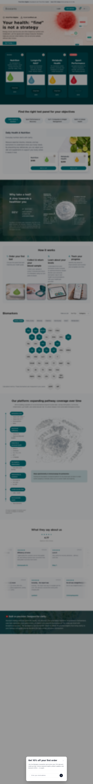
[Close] (63, 760)
